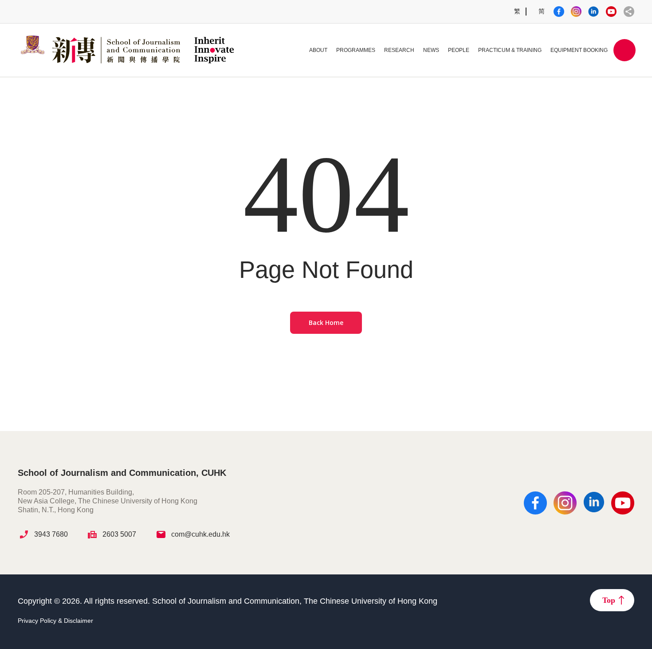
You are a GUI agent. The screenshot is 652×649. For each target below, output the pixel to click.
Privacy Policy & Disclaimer (55, 620)
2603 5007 (119, 534)
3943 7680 (51, 534)
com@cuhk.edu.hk (200, 534)
